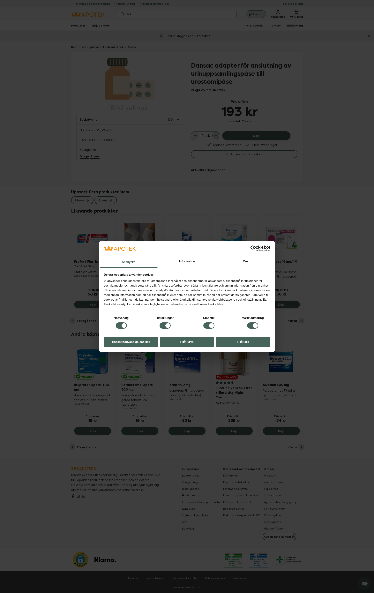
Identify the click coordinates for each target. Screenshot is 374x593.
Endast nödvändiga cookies (131, 341)
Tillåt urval (187, 341)
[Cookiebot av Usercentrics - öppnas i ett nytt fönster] (253, 248)
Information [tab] (187, 261)
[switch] (165, 325)
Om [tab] (245, 261)
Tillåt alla (243, 341)
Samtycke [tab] (128, 262)
